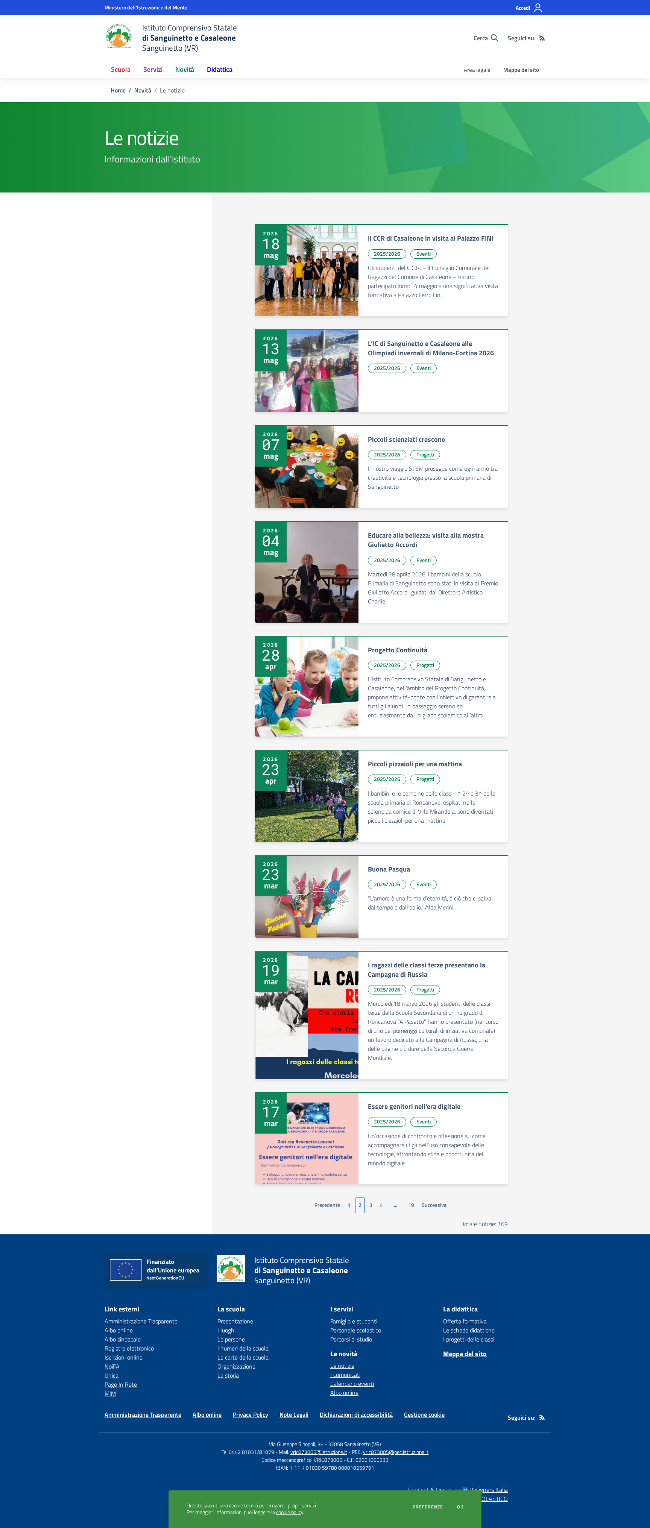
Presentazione (235, 1321)
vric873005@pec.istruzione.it (395, 1452)
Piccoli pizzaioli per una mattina (415, 764)
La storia (228, 1375)
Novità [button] (184, 69)
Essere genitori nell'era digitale (414, 1106)
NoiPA (112, 1366)
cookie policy (289, 1512)
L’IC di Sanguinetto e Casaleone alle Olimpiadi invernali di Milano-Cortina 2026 (431, 348)
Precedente (327, 1205)
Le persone (231, 1339)
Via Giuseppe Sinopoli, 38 (296, 1444)
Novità (142, 90)
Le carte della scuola (243, 1357)
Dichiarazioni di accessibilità (356, 1414)
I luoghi (226, 1330)
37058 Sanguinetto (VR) (354, 1444)
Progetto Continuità (397, 650)
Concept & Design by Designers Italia (458, 1489)
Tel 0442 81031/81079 (248, 1452)
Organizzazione (236, 1366)
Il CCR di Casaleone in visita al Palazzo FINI (430, 238)
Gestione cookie (424, 1414)
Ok (460, 1507)
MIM (110, 1393)
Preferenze (428, 1507)
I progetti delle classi (468, 1339)
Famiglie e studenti (353, 1321)
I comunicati (345, 1374)
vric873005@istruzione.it (318, 1452)
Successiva (434, 1205)
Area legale (477, 69)
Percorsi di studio (351, 1339)
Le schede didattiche (469, 1330)
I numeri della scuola (243, 1348)
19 (411, 1205)
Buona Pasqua (389, 869)
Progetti (425, 454)
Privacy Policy (250, 1414)
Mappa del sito (521, 69)
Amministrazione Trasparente (141, 1321)
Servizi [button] (152, 69)
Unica (111, 1375)
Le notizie (342, 1365)
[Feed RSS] (542, 38)
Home (118, 90)
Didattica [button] (219, 69)
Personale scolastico (355, 1330)
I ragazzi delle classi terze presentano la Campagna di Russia (426, 969)
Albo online (119, 1330)
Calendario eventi (352, 1383)
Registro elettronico (129, 1348)
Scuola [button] (121, 69)
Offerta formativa (465, 1321)
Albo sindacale (123, 1339)
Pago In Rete (121, 1384)
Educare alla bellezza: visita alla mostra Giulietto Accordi (426, 540)
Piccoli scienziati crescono (406, 439)
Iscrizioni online (124, 1357)
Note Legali (293, 1414)
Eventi (423, 254)
